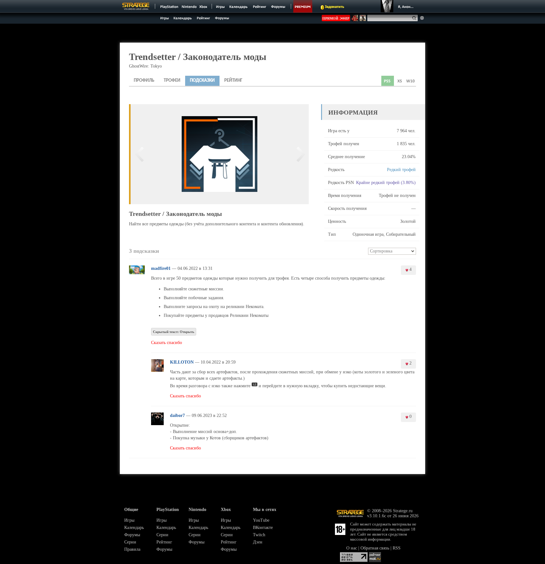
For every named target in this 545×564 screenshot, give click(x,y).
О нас (351, 548)
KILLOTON (182, 362)
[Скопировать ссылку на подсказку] (215, 269)
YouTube (261, 520)
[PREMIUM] (302, 6)
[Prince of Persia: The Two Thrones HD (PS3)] (363, 19)
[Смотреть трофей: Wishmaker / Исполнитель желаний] (299, 154)
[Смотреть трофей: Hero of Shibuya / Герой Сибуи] (140, 154)
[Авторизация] (398, 6)
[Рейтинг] (259, 6)
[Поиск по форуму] (422, 18)
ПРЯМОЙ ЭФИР (335, 18)
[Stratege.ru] (136, 6)
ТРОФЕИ (172, 80)
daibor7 (177, 415)
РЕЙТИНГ (233, 80)
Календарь (134, 527)
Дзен (257, 542)
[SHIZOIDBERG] (355, 19)
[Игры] (220, 6)
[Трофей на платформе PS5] (387, 81)
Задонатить (334, 7)
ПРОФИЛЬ (144, 80)
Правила (132, 549)
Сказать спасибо (166, 342)
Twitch (259, 534)
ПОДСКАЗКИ (202, 80)
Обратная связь (374, 548)
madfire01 (161, 268)
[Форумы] (279, 6)
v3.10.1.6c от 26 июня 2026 (393, 516)
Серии (130, 542)
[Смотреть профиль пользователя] (137, 272)
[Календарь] (238, 6)
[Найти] (415, 18)
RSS (397, 548)
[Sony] (168, 6)
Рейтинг (164, 542)
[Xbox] (203, 6)
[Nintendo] (189, 6)
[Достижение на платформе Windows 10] (410, 81)
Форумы (132, 534)
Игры (129, 520)
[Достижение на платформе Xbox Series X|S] (399, 81)
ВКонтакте (263, 527)
